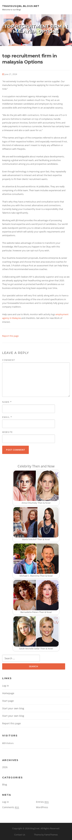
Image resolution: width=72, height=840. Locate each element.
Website (7, 432)
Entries (42, 801)
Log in (5, 685)
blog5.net (35, 828)
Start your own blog (13, 708)
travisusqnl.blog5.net (20, 5)
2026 (5, 767)
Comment (8, 359)
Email (7, 417)
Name (7, 401)
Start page (8, 700)
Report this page (10, 335)
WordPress (42, 807)
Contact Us (19, 834)
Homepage (8, 693)
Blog (4, 784)
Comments (10, 807)
